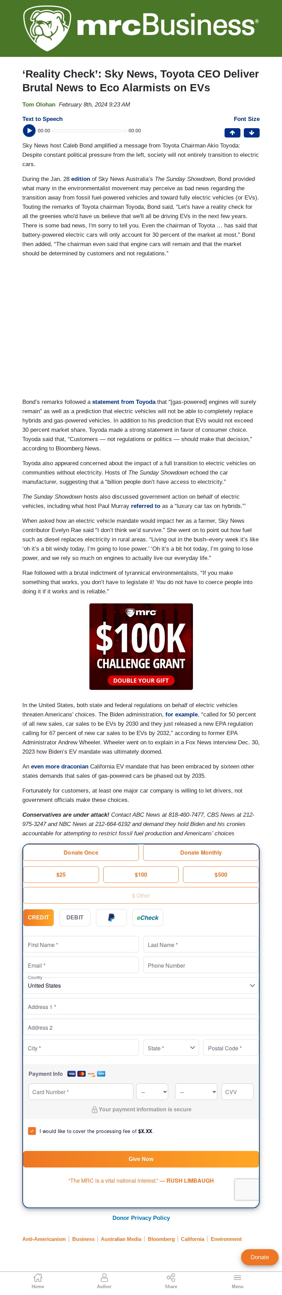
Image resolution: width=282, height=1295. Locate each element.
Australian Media (121, 1239)
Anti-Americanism (44, 1239)
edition (80, 179)
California (192, 1239)
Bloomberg (161, 1239)
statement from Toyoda (123, 402)
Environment (226, 1239)
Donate (260, 1257)
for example (181, 714)
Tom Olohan (38, 104)
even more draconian (59, 766)
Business (83, 1239)
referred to (145, 506)
